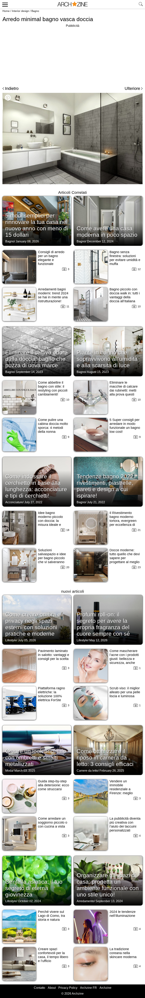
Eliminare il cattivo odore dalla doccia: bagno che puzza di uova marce (36, 358)
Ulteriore (132, 88)
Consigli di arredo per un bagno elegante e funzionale (51, 258)
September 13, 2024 (109, 901)
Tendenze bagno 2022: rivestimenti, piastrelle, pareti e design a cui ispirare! (106, 486)
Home (6, 10)
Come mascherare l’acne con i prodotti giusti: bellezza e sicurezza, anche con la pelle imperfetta (124, 661)
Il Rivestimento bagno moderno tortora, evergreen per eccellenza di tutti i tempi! (123, 521)
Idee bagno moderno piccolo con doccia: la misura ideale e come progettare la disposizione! (52, 523)
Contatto (39, 987)
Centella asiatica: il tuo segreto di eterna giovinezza (33, 888)
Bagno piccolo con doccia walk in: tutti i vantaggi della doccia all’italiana (125, 295)
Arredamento (85, 901)
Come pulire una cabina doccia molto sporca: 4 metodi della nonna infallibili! (53, 428)
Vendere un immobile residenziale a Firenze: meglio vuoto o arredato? (123, 789)
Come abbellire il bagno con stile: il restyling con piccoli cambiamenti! (52, 388)
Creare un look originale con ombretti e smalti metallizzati (35, 757)
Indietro (12, 88)
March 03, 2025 (24, 770)
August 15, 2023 (98, 371)
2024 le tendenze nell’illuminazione (123, 914)
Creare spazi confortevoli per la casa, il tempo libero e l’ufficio (53, 955)
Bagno (35, 10)
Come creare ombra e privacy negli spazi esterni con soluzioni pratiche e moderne (33, 624)
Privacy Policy (67, 987)
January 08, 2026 (27, 241)
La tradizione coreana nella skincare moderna (123, 953)
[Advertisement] (34, 54)
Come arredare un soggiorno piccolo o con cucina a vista (52, 822)
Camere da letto (87, 770)
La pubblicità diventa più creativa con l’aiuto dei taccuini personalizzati (125, 824)
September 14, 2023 (29, 371)
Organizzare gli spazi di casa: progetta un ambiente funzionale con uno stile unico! (108, 885)
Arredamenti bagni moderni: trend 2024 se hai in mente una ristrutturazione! (53, 295)
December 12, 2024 (100, 241)
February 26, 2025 (111, 770)
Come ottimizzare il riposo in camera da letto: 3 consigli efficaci (105, 757)
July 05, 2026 (27, 640)
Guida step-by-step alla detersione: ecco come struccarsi (53, 785)
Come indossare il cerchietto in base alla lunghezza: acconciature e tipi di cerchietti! (36, 486)
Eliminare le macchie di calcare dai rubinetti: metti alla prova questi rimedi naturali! (124, 390)
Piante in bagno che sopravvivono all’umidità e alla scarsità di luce (107, 358)
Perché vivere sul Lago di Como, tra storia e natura (51, 916)
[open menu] (4, 4)
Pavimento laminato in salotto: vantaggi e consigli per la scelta (53, 655)
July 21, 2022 (96, 502)
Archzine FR (88, 987)
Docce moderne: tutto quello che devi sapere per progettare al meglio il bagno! (125, 558)
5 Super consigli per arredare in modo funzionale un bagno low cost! (125, 426)
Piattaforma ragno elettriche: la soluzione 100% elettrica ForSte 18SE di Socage (51, 696)
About (52, 987)
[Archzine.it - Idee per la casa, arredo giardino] (72, 4)
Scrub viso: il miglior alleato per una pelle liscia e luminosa (125, 692)
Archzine (105, 987)
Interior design (20, 10)
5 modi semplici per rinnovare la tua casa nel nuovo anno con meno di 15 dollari (36, 225)
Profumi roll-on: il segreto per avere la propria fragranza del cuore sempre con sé (103, 624)
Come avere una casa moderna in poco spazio (107, 231)
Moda (9, 770)
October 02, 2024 (29, 901)
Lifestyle (10, 640)
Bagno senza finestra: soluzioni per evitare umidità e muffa (125, 258)
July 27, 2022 (33, 502)
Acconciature (14, 502)
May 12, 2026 (98, 640)
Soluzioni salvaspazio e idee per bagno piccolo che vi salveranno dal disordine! (52, 558)
